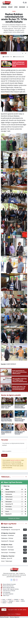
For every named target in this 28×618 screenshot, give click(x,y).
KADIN (17, 601)
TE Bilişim (17, 614)
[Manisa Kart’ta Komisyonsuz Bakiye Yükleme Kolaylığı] (21, 414)
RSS (4, 609)
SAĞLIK (4, 602)
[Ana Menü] (25, 2)
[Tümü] (26, 476)
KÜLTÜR (10, 602)
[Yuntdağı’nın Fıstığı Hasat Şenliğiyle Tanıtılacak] (21, 427)
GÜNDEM (3, 7)
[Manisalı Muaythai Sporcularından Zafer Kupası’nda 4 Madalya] (7, 414)
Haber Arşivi (6, 595)
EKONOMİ (22, 7)
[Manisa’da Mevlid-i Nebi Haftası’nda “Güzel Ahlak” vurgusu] (7, 400)
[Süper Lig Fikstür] (26, 523)
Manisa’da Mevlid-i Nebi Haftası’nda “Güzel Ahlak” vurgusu (7, 406)
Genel (3, 599)
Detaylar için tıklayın (14, 518)
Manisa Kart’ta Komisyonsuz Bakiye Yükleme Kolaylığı (20, 420)
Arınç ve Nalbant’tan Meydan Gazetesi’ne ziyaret (6, 433)
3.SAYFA (4, 601)
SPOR (15, 7)
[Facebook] (11, 580)
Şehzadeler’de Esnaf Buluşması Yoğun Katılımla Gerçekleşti (20, 406)
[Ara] (23, 2)
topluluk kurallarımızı (15, 460)
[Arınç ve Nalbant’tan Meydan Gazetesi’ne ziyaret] (7, 427)
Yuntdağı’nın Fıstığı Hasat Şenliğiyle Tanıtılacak (20, 433)
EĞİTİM (23, 601)
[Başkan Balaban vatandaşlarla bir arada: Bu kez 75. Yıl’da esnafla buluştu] (14, 43)
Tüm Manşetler (6, 592)
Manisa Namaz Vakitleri (9, 587)
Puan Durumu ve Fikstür (9, 590)
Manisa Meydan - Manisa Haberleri (9, 617)
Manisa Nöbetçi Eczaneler (9, 584)
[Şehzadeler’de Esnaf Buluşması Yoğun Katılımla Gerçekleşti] (21, 400)
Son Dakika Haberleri (8, 594)
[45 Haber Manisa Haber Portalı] (6, 2)
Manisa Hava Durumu (8, 586)
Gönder (4, 455)
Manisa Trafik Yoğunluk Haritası (11, 589)
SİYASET (10, 7)
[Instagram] (17, 580)
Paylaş (4, 53)
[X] (14, 580)
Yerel (14, 11)
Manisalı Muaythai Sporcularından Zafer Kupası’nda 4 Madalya (6, 420)
